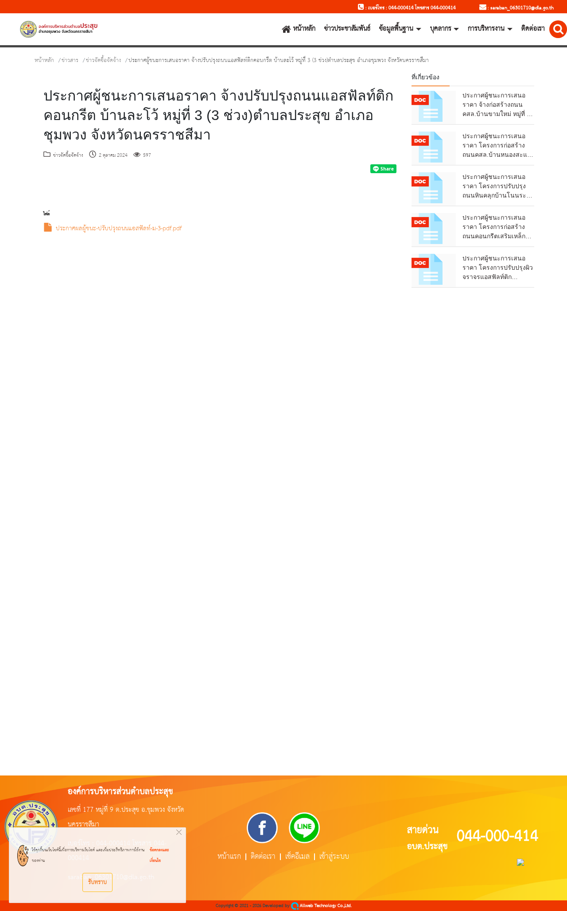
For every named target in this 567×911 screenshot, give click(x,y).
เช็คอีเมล (297, 856)
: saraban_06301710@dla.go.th (520, 8)
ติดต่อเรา (533, 28)
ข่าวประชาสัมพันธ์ (347, 28)
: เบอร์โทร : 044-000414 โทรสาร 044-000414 (410, 8)
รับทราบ (97, 882)
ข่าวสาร (70, 60)
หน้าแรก (229, 856)
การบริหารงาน (486, 28)
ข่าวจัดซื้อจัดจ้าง (103, 60)
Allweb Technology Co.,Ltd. (325, 906)
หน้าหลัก (304, 28)
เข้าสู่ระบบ (334, 856)
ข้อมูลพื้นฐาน (396, 28)
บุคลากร (440, 28)
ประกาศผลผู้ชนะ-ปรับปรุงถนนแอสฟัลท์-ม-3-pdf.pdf (119, 229)
